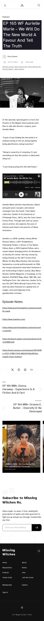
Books (24, 568)
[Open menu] (5, 5)
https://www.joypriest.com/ (13, 319)
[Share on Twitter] (12, 370)
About (24, 563)
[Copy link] (31, 370)
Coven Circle (7, 578)
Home (4, 563)
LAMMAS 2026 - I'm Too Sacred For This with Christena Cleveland (20, 465)
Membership (7, 585)
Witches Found (8, 67)
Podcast (6, 17)
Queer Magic (19, 69)
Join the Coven (27, 578)
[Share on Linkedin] (25, 370)
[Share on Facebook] (19, 370)
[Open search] (38, 5)
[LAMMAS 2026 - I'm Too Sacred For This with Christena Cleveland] (21, 447)
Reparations (7, 568)
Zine (23, 573)
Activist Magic (7, 69)
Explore (25, 585)
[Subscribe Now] (37, 527)
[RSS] (22, 607)
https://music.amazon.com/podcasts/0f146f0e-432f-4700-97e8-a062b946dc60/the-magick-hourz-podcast (22, 353)
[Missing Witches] (22, 5)
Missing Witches (8, 552)
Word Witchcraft (34, 67)
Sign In (5, 592)
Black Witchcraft (21, 67)
